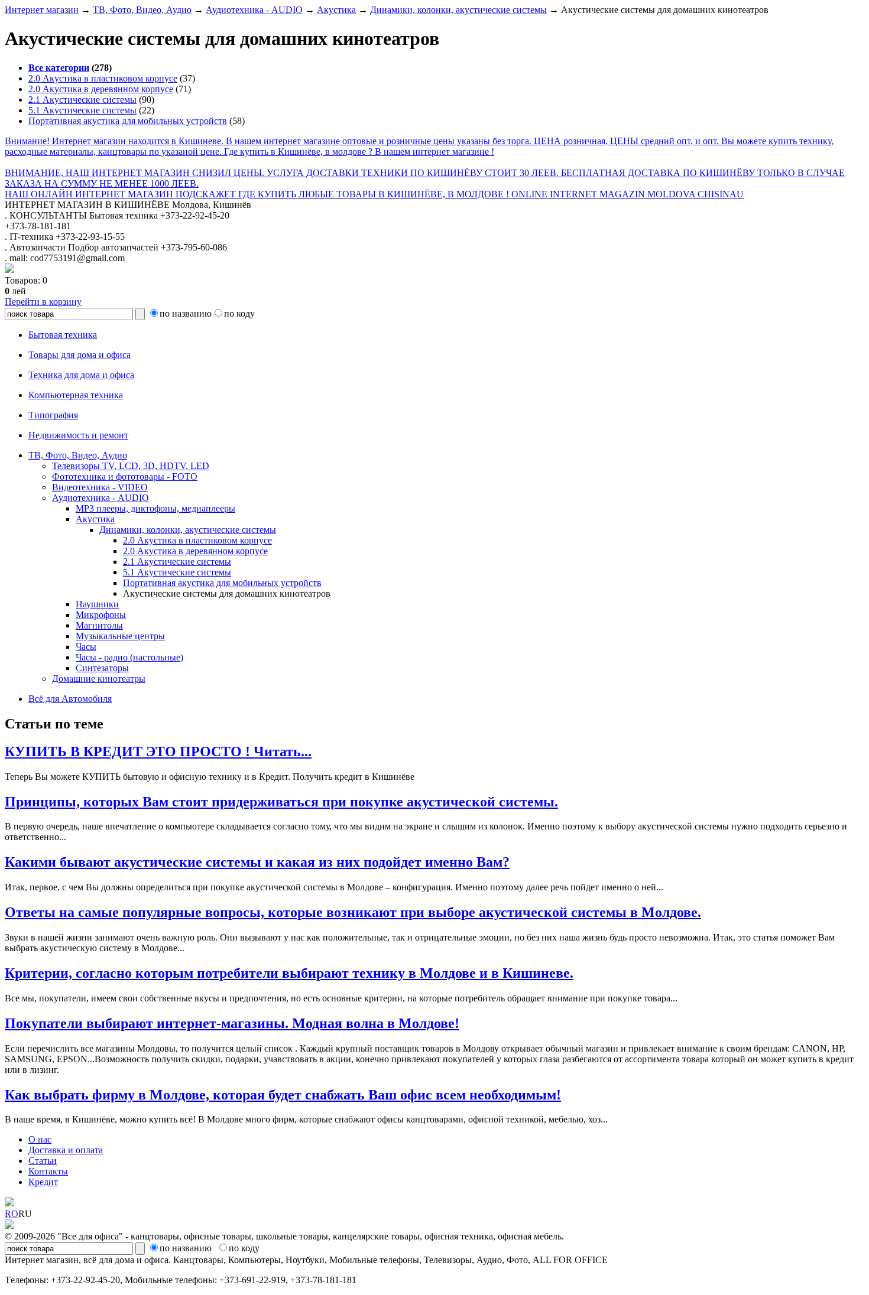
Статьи (42, 1161)
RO (11, 1214)
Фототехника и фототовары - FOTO (124, 476)
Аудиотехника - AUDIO (254, 10)
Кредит (43, 1182)
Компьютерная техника (75, 395)
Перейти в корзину (43, 302)
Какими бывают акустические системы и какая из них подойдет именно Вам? (257, 862)
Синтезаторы (102, 668)
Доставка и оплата (65, 1150)
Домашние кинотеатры (98, 678)
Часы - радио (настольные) (129, 657)
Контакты (48, 1171)
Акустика (336, 10)
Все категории (58, 68)
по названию (186, 313)
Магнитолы (99, 625)
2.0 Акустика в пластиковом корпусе (102, 78)
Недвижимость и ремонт (78, 435)
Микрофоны (101, 615)
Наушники (97, 604)
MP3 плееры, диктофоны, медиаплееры (155, 508)
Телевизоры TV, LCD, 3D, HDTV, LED (130, 466)
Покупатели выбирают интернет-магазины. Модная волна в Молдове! (232, 1023)
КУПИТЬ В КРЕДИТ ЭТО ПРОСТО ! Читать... (158, 751)
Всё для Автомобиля (70, 699)
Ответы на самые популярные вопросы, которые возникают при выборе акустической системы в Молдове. (353, 912)
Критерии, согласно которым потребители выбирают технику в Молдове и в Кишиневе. (289, 973)
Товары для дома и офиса (79, 355)
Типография (53, 415)
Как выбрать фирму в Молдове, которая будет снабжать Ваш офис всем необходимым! (283, 1094)
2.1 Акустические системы (82, 100)
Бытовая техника (62, 335)
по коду (239, 313)
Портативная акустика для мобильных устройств (127, 121)
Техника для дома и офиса (81, 375)
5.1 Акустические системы (82, 110)
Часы (86, 647)
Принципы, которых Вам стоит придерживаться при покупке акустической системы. (281, 801)
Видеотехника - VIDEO (100, 487)
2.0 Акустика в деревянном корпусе (100, 89)
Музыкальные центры (120, 636)
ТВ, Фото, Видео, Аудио (142, 10)
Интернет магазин (42, 10)
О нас (39, 1139)
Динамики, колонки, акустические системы (458, 10)
